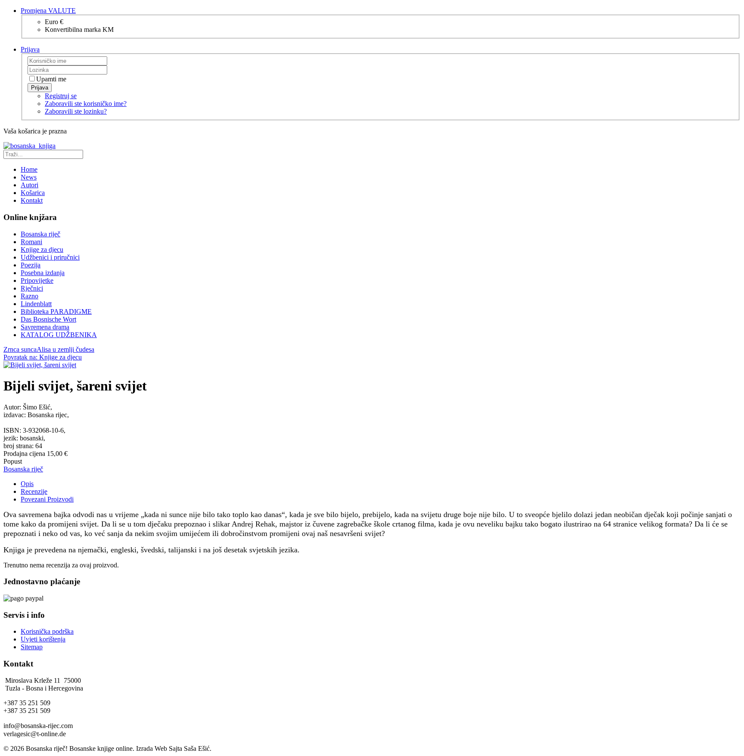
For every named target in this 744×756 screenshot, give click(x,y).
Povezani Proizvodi (47, 499)
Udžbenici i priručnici (50, 257)
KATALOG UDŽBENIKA (59, 334)
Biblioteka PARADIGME (56, 311)
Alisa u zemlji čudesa (65, 349)
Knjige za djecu (42, 249)
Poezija (30, 265)
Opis (27, 483)
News (29, 177)
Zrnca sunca (20, 349)
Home (29, 169)
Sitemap (32, 647)
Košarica (33, 192)
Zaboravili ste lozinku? (76, 111)
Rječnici (32, 288)
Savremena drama (45, 327)
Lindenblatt (36, 303)
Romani (31, 241)
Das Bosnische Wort (48, 319)
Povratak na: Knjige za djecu (42, 357)
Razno (29, 296)
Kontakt (32, 200)
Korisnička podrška (47, 631)
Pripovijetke (37, 280)
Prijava (39, 87)
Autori (29, 185)
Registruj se (61, 95)
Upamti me (51, 79)
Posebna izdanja (43, 272)
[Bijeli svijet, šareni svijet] (39, 365)
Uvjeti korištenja (43, 639)
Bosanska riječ (40, 234)
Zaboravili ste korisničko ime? (86, 103)
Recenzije (34, 491)
